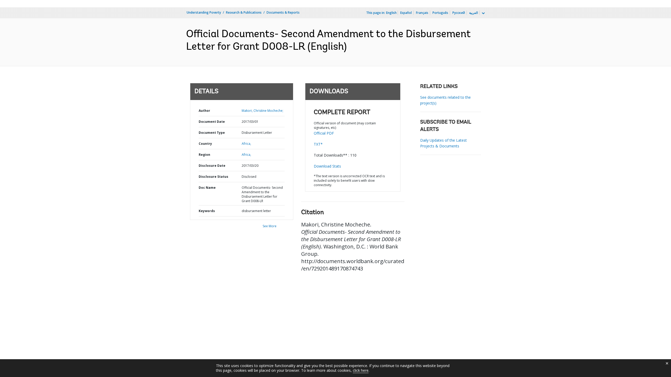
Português (440, 12)
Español (406, 12)
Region (204, 154)
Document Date (212, 121)
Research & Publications (244, 12)
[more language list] (483, 13)
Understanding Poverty (204, 12)
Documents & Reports (283, 12)
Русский (458, 12)
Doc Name (207, 187)
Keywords (207, 211)
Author (204, 110)
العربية (473, 12)
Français (422, 12)
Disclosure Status (213, 176)
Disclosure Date (212, 165)
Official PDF (324, 133)
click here (361, 370)
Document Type (212, 132)
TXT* (318, 144)
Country (205, 143)
